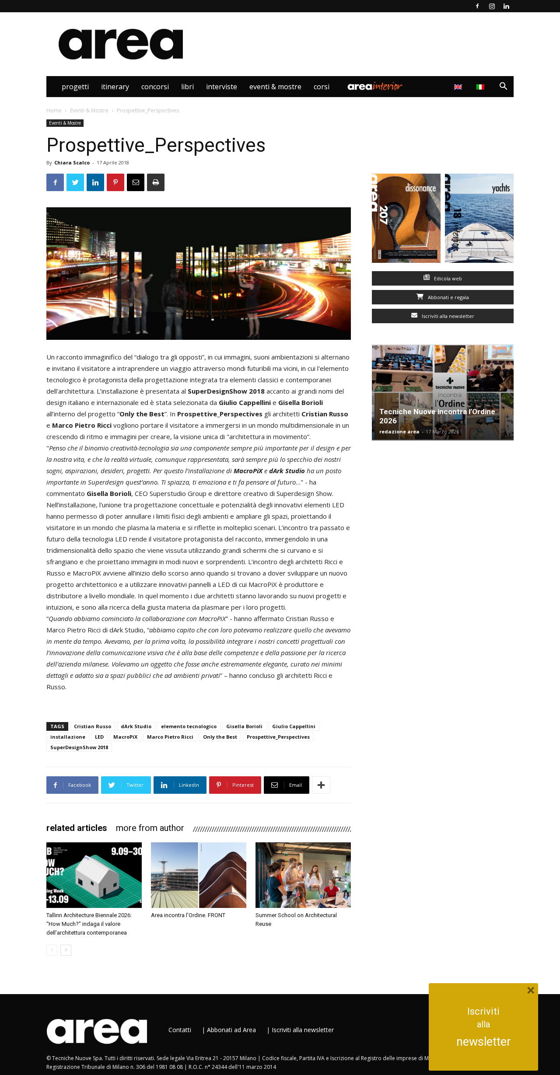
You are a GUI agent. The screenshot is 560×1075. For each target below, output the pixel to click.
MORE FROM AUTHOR (150, 828)
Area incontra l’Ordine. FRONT (188, 915)
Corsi (321, 86)
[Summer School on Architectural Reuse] (303, 875)
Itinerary (115, 86)
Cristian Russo (92, 726)
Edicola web (447, 278)
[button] (503, 87)
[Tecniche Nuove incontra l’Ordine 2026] (443, 392)
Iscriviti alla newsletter (447, 316)
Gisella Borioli (244, 726)
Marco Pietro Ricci (170, 736)
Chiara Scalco (72, 162)
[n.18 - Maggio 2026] (479, 220)
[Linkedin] (506, 6)
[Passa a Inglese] (459, 86)
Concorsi (155, 86)
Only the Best (220, 736)
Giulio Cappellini (293, 726)
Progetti (75, 86)
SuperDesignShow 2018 (79, 747)
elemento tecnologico (189, 726)
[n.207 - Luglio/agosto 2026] (406, 220)
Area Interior (375, 86)
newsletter (483, 1042)
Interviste (221, 86)
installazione (67, 736)
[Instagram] (491, 6)
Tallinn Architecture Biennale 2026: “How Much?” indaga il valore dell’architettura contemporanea (89, 924)
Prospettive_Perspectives (278, 736)
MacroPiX (125, 736)
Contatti (179, 1030)
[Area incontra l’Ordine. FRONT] (198, 875)
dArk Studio (136, 726)
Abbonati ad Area (231, 1030)
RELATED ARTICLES (76, 828)
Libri (187, 86)
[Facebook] (477, 6)
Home (54, 110)
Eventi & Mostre (275, 86)
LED (99, 736)
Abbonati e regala (448, 297)
